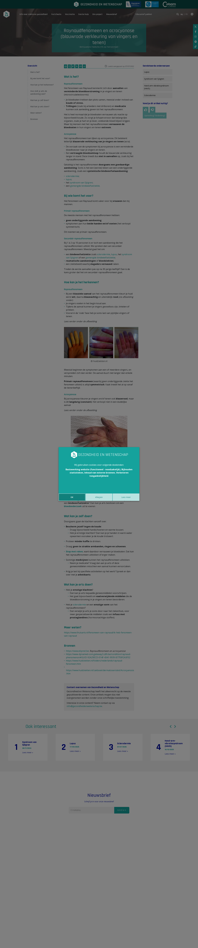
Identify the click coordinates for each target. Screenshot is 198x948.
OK (72, 497)
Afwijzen (99, 497)
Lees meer (126, 497)
